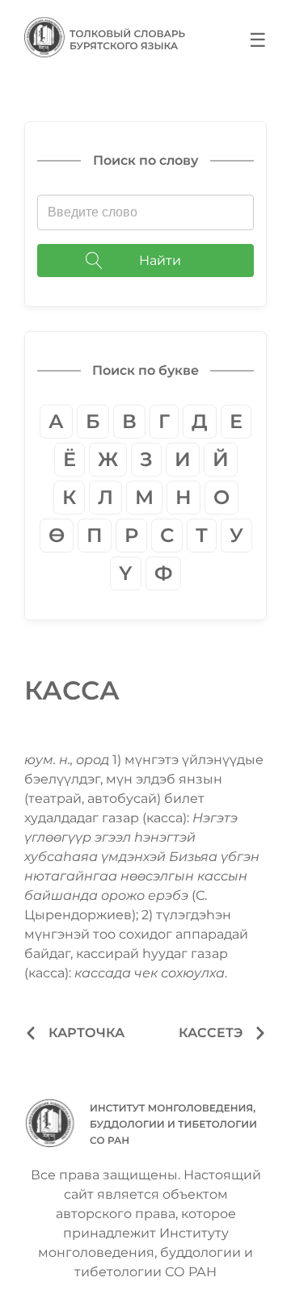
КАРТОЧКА (86, 1032)
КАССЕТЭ (210, 1032)
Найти (160, 260)
